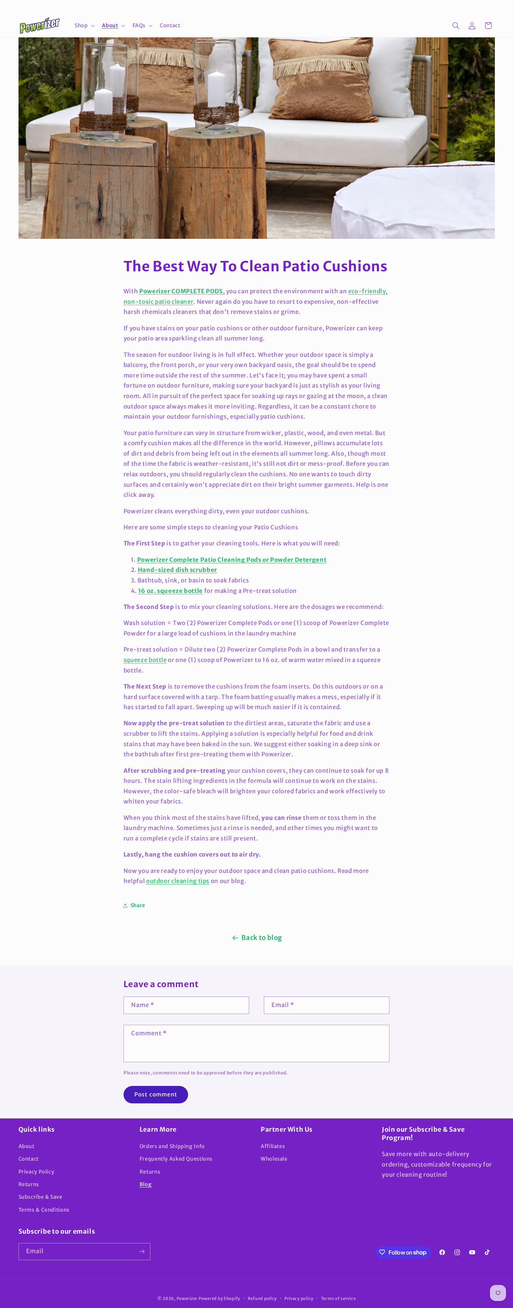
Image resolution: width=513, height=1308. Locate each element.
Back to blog (261, 937)
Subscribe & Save (40, 1197)
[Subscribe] (142, 1251)
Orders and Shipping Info (172, 1146)
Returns (28, 1184)
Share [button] (138, 905)
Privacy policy (298, 1298)
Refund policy (262, 1298)
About (26, 1146)
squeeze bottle (145, 660)
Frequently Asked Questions (176, 1158)
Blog (146, 1184)
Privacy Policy (36, 1171)
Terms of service (338, 1298)
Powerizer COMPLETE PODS (181, 291)
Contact (28, 1158)
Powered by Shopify (219, 1298)
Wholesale (274, 1158)
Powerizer (187, 1298)
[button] (83, 25)
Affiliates (273, 1146)
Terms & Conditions (43, 1209)
